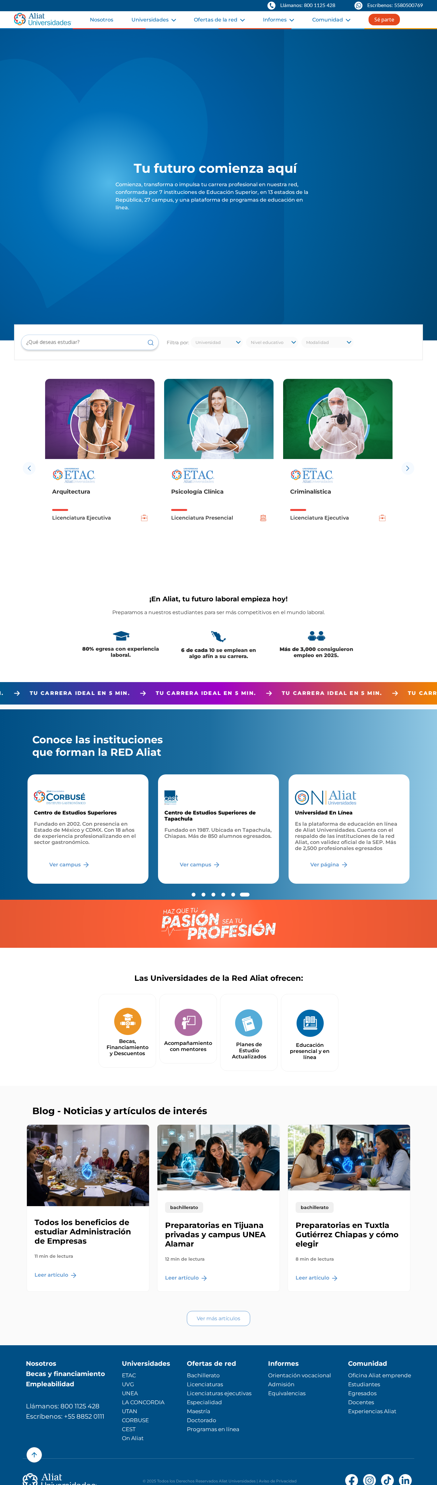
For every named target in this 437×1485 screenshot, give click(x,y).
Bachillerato (203, 1375)
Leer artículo (52, 1275)
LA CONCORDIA (143, 1402)
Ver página (325, 865)
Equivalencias (287, 1393)
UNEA (130, 1393)
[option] (99, 468)
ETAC (129, 1375)
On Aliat (133, 1438)
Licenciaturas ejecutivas (219, 1393)
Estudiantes (364, 1384)
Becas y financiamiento (65, 1374)
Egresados (362, 1393)
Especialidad (204, 1402)
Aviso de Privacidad (278, 1481)
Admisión (281, 1384)
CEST (129, 1429)
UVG (128, 1384)
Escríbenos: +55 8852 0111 (65, 1416)
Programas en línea (213, 1429)
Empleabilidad (50, 1384)
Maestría (198, 1411)
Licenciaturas (205, 1384)
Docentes (361, 1402)
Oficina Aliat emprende (379, 1375)
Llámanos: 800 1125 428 (62, 1406)
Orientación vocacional (299, 1375)
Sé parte (384, 19)
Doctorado (201, 1420)
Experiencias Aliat (372, 1411)
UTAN (129, 1411)
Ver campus (65, 865)
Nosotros (101, 20)
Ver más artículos (218, 1318)
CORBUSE (135, 1420)
